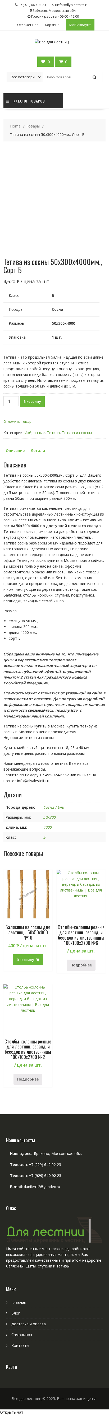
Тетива (53, 432)
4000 (47, 827)
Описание (15, 450)
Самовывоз (21, 1334)
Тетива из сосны (77, 432)
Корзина (52, 24)
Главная (18, 1302)
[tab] (15, 450)
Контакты (20, 1345)
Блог (15, 1313)
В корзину (32, 401)
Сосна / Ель (53, 807)
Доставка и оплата (28, 1323)
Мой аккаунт (80, 24)
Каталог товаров (29, 101)
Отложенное (28, 24)
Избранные (34, 432)
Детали (37, 450)
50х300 (49, 817)
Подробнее (81, 964)
